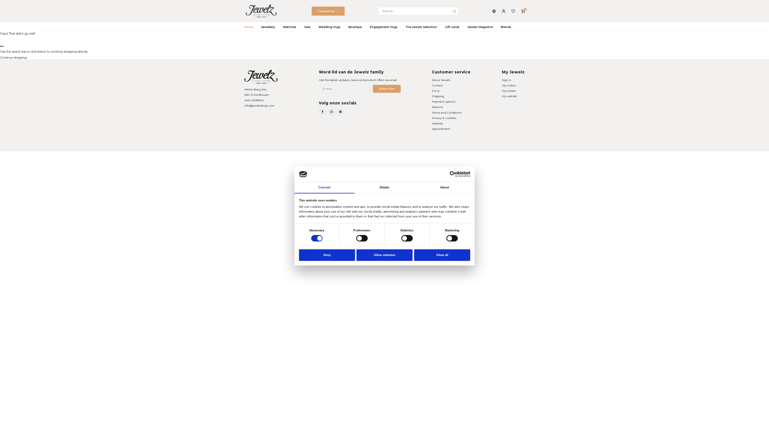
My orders (509, 85)
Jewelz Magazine (480, 27)
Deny (327, 255)
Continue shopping (13, 57)
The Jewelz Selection (421, 27)
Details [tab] (385, 187)
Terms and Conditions (446, 112)
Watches (289, 27)
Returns (437, 107)
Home (248, 27)
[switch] (362, 238)
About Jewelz (441, 80)
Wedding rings (329, 27)
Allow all (442, 255)
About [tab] (444, 187)
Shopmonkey (295, 146)
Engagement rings (384, 27)
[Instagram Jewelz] (331, 111)
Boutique (355, 27)
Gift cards (452, 27)
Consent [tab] (324, 187)
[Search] (454, 11)
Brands (506, 27)
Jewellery (268, 27)
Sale (307, 27)
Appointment (441, 128)
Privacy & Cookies (444, 118)
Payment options (443, 101)
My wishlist (509, 96)
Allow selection (384, 255)
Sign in (506, 80)
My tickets (509, 90)
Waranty (437, 123)
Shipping (438, 96)
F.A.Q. (436, 90)
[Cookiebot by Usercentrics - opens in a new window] (452, 174)
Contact (437, 85)
